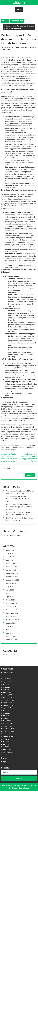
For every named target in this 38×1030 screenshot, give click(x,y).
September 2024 (12, 620)
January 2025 (11, 606)
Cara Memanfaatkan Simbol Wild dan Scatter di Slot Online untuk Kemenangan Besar (9, 458)
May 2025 (9, 593)
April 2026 (9, 560)
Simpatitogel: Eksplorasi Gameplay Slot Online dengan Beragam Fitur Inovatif (19, 506)
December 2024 (12, 610)
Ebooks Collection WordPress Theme (19, 785)
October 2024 (11, 616)
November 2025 (12, 577)
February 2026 (11, 567)
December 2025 (12, 573)
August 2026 (11, 550)
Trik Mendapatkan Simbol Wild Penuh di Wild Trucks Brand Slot (20, 492)
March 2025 (10, 600)
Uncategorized (17, 21)
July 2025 (9, 587)
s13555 (5, 21)
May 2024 (9, 630)
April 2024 (9, 633)
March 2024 (10, 636)
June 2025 (10, 590)
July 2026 (9, 553)
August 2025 (11, 583)
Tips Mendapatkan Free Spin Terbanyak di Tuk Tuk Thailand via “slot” (18, 498)
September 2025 (12, 580)
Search (7, 468)
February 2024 (11, 640)
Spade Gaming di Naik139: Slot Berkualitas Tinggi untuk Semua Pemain (28, 457)
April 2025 (9, 596)
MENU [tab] (19, 9)
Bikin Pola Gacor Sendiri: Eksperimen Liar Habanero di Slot (19, 519)
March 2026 (10, 563)
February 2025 (11, 603)
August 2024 (11, 623)
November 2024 (12, 613)
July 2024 (9, 626)
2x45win (32, 76)
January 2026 (11, 570)
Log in (5, 762)
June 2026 (10, 557)
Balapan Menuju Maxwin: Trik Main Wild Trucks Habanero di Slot (18, 513)
